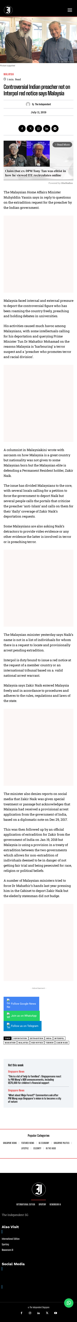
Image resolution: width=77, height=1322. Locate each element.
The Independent (43, 104)
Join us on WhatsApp (24, 1015)
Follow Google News (23, 1003)
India (49, 1038)
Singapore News (16, 1071)
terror (50, 1043)
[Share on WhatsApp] (68, 1303)
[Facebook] (22, 128)
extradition (36, 1038)
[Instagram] (30, 1313)
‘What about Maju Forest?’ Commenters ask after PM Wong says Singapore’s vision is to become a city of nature (34, 1098)
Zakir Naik (62, 1043)
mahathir (10, 1043)
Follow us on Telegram (24, 1026)
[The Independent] (29, 104)
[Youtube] (55, 1313)
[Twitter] (30, 128)
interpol (59, 1038)
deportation (20, 1038)
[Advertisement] (38, 254)
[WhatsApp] (38, 128)
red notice (37, 1043)
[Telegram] (55, 128)
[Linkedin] (46, 128)
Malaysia (9, 74)
